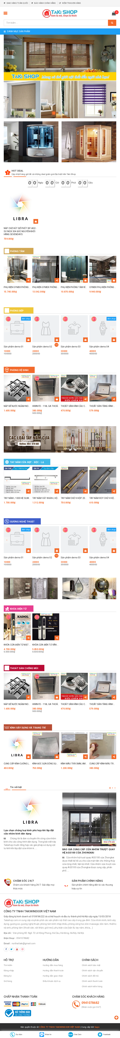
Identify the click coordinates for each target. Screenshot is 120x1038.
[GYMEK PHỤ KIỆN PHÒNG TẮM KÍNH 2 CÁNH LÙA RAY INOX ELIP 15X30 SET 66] (102, 269)
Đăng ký (7, 976)
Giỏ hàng (8, 981)
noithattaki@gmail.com (23, 943)
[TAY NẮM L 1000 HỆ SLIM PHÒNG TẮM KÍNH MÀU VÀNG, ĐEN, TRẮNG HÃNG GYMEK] (17, 480)
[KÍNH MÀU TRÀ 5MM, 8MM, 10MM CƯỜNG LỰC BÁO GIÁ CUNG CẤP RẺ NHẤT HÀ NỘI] (74, 745)
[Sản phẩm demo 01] (17, 328)
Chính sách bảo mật (91, 965)
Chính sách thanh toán (92, 981)
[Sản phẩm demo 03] (74, 328)
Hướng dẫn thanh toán (53, 970)
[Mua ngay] (35, 221)
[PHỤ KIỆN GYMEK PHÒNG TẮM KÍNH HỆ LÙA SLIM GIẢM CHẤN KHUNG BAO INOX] (45, 269)
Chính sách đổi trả (90, 976)
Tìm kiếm (8, 965)
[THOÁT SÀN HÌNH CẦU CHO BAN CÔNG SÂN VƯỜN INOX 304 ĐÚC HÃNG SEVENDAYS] (74, 388)
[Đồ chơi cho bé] (60, 439)
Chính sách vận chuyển (92, 970)
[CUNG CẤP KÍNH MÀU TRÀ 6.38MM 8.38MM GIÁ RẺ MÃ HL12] (102, 745)
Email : (7, 943)
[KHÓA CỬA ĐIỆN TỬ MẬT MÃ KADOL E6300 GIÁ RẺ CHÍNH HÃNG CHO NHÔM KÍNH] (17, 626)
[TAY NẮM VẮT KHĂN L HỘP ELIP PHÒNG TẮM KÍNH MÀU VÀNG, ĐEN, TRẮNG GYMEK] (45, 480)
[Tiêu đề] (31, 588)
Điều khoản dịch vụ (52, 981)
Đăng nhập (9, 970)
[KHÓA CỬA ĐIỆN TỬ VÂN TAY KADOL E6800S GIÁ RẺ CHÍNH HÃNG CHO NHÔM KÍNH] (45, 626)
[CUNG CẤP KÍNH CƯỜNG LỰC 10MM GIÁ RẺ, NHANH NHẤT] (17, 745)
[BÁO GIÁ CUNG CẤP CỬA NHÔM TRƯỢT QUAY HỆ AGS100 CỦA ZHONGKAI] (89, 819)
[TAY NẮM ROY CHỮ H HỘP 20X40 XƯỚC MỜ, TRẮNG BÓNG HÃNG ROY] (102, 480)
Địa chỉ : (8, 933)
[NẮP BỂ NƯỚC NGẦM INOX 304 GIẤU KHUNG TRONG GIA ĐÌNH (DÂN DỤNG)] (17, 388)
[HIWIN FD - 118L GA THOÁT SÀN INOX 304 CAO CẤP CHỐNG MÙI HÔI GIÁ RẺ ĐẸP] (45, 388)
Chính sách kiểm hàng (92, 986)
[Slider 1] (60, 76)
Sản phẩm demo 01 (13, 346)
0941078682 (22, 938)
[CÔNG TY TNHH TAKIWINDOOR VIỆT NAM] (60, 13)
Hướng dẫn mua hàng (53, 965)
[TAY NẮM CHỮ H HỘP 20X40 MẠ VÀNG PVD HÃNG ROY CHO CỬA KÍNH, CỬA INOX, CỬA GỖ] (74, 480)
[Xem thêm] (28, 280)
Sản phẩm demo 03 (70, 346)
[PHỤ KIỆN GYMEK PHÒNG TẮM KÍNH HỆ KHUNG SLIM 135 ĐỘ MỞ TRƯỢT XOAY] (17, 269)
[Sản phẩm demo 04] (102, 328)
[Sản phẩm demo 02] (45, 328)
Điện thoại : (10, 938)
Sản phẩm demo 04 (99, 346)
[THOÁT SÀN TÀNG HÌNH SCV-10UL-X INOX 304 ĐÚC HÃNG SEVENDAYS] (102, 388)
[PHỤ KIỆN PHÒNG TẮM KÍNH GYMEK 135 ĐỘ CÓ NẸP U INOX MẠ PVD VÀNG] (74, 269)
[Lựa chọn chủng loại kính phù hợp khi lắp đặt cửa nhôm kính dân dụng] (31, 809)
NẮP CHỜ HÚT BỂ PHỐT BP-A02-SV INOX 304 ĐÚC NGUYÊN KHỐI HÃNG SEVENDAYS (20, 231)
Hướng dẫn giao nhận (53, 976)
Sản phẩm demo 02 (42, 346)
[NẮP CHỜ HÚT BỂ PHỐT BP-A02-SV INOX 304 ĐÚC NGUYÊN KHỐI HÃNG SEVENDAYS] (21, 206)
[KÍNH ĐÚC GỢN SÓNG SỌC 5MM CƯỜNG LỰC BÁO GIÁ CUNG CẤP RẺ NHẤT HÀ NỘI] (45, 745)
